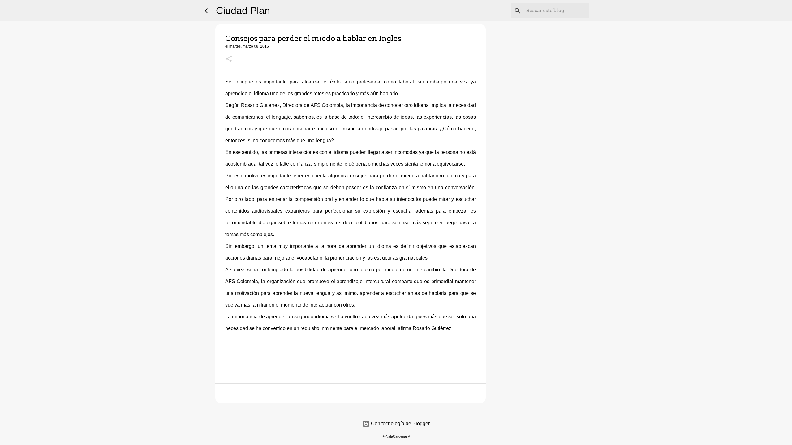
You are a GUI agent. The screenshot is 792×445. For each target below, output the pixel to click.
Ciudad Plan (243, 10)
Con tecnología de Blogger (400, 423)
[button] (229, 59)
